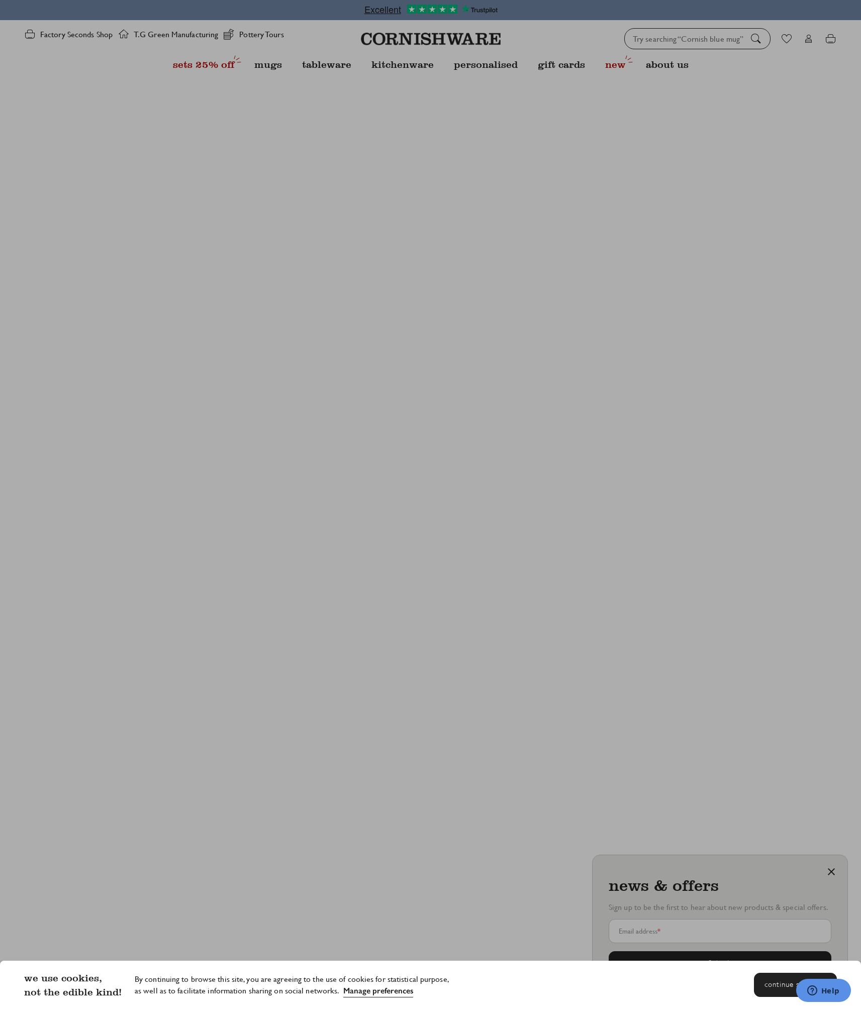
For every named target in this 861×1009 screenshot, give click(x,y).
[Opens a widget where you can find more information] (823, 991)
